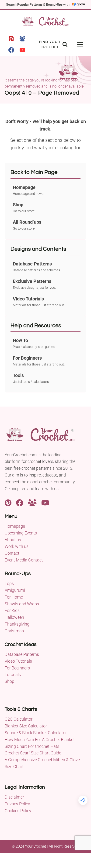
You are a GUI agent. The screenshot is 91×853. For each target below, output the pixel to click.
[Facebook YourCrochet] (19, 502)
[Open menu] (79, 44)
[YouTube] (22, 50)
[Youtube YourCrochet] (45, 502)
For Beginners (17, 667)
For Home (14, 597)
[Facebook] (11, 50)
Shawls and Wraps (22, 603)
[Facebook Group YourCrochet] (32, 502)
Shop (9, 681)
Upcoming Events (21, 532)
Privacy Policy (17, 803)
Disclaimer (14, 797)
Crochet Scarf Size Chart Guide (33, 752)
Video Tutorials (18, 661)
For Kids (12, 610)
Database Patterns (22, 654)
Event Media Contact (24, 559)
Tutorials (13, 674)
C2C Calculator (18, 719)
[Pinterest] (11, 38)
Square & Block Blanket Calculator (36, 732)
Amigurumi (15, 590)
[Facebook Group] (22, 38)
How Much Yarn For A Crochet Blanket (40, 739)
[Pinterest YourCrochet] (8, 502)
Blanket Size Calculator (26, 725)
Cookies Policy (18, 810)
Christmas (14, 630)
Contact (12, 553)
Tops (9, 583)
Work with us (16, 546)
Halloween (14, 617)
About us (13, 539)
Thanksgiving (17, 624)
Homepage (15, 526)
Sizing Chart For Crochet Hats (32, 746)
